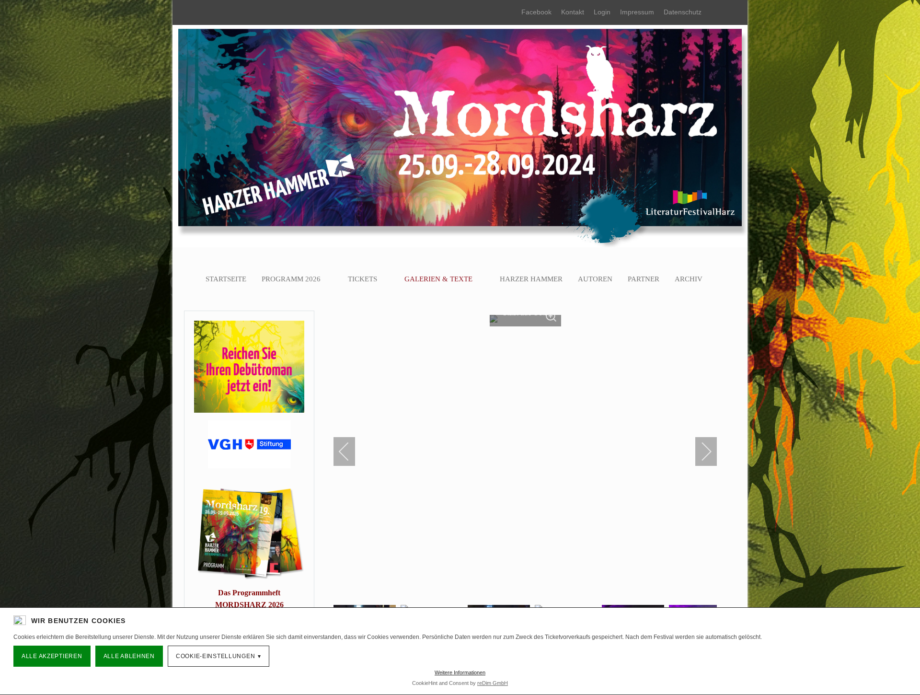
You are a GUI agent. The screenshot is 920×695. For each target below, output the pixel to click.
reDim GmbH (492, 683)
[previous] (350, 451)
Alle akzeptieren (52, 656)
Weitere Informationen (460, 672)
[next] (700, 451)
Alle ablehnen (129, 656)
